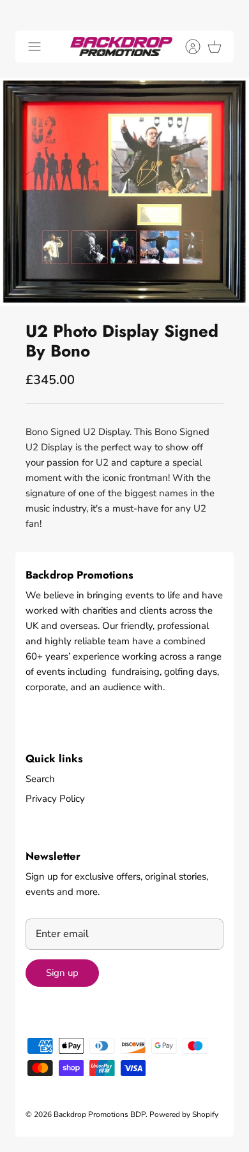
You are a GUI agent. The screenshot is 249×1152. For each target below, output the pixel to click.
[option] (124, 192)
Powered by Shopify (183, 1114)
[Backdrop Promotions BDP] (121, 46)
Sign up (62, 972)
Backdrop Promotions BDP (100, 1114)
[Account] (186, 47)
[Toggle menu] (34, 47)
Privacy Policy (55, 798)
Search (40, 778)
